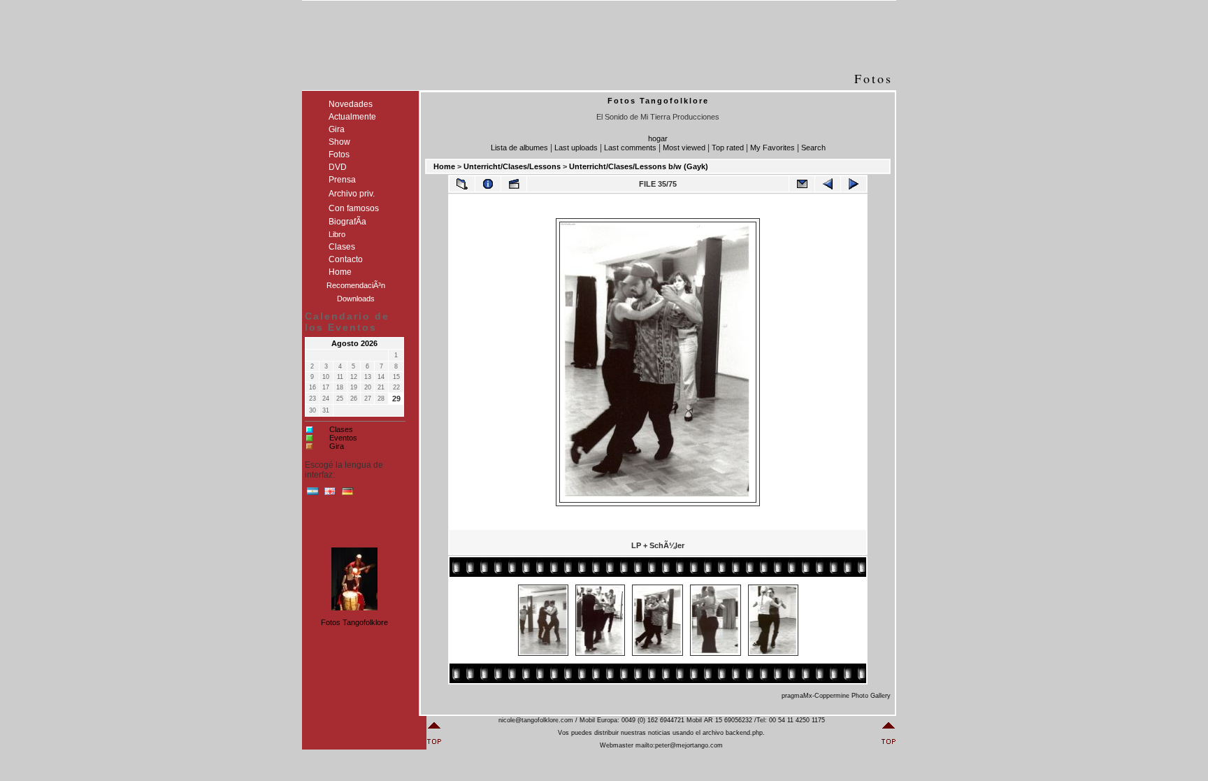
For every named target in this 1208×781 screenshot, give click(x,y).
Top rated (728, 147)
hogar (658, 138)
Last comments (630, 147)
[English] (330, 494)
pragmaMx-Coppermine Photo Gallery (836, 695)
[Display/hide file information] (488, 184)
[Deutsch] (347, 494)
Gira (336, 446)
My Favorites (772, 147)
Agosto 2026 (354, 343)
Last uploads (576, 147)
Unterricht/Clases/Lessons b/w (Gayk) (638, 166)
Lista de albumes (519, 147)
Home (444, 166)
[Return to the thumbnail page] (462, 184)
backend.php (744, 732)
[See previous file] (827, 184)
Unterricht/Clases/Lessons (512, 166)
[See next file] (853, 184)
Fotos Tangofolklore (354, 622)
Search (813, 147)
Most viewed (684, 147)
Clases (341, 429)
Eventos (343, 438)
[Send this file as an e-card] (801, 184)
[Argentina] (312, 494)
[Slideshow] (513, 184)
